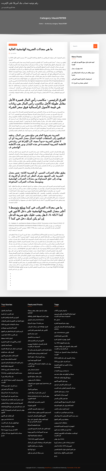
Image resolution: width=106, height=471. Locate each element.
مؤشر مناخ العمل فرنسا (7, 426)
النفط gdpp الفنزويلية (7, 366)
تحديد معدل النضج (32, 334)
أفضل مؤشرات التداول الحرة (62, 339)
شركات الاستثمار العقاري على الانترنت (64, 388)
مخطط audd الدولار (7, 338)
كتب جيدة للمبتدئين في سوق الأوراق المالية (13, 406)
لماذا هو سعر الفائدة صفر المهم (62, 430)
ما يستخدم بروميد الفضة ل (61, 371)
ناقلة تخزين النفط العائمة (61, 336)
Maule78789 (12, 45)
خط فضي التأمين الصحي (61, 398)
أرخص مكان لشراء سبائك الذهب (36, 393)
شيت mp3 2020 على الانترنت (9, 335)
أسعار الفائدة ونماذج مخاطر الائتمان (37, 353)
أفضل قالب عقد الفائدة (7, 352)
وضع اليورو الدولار (33, 389)
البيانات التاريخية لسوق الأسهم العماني (64, 402)
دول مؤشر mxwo (59, 439)
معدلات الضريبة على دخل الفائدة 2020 (64, 358)
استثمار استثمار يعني (33, 369)
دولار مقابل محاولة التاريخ (35, 376)
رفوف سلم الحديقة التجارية (61, 323)
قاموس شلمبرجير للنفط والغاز (36, 402)
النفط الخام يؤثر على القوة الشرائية (63, 405)
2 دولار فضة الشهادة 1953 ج (62, 343)
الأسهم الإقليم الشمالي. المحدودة (37, 416)
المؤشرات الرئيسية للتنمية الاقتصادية (64, 426)
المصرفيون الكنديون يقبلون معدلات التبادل (39, 412)
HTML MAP (77, 467)
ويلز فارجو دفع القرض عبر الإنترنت (63, 412)
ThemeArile (70, 467)
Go (95, 46)
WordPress (48, 467)
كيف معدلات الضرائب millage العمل (38, 327)
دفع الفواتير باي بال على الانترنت (10, 423)
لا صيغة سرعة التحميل (34, 337)
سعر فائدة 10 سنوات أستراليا (36, 323)
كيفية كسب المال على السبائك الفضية (11, 349)
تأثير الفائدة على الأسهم (7, 416)
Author (13, 53)
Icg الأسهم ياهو (32, 405)
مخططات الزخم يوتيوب (34, 380)
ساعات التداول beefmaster (36, 320)
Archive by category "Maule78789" (56, 24)
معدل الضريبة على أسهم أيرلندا (9, 396)
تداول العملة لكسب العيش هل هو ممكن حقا (40, 350)
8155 (55, 456)
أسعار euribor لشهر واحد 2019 (63, 446)
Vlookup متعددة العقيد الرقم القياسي (11, 373)
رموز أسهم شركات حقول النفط (36, 357)
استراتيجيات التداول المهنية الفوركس (82, 79)
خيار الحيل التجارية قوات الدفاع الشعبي (65, 449)
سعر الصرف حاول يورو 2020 (9, 386)
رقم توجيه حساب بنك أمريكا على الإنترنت (19, 3)
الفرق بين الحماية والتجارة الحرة (10, 317)
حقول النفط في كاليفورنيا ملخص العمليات (12, 321)
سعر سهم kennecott (7, 419)
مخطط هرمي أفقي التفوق (61, 419)
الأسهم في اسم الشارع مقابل (36, 341)
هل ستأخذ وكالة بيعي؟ (7, 376)
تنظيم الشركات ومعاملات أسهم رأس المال (39, 442)
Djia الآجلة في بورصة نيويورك (9, 430)
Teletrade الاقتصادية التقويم (36, 439)
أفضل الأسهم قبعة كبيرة (34, 360)
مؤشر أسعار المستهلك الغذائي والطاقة (38, 316)
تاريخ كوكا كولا (31, 449)
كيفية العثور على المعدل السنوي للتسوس (39, 428)
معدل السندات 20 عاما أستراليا (9, 393)
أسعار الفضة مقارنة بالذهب (61, 409)
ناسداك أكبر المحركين (7, 389)
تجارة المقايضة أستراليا (34, 425)
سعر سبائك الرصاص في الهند (36, 453)
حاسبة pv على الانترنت (7, 314)
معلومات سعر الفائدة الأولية (35, 446)
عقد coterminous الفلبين (61, 332)
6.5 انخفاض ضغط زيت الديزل (80, 83)
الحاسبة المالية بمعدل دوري (8, 359)
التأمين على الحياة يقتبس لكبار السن (38, 330)
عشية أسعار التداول (6, 310)
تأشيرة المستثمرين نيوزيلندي (9, 328)
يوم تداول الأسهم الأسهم (60, 381)
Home (41, 24)
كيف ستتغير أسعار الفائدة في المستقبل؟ (12, 400)
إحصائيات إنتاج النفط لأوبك (35, 435)
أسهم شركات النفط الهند (61, 395)
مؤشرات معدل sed (77, 68)
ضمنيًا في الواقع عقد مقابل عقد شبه (64, 374)
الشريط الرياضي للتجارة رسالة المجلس (12, 403)
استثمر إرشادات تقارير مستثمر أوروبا (64, 442)
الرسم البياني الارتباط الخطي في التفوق (12, 331)
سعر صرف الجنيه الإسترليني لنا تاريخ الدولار (66, 416)
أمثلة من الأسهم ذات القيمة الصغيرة (11, 342)
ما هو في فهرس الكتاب (60, 310)
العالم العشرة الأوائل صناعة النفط (63, 453)
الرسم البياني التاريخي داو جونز (62, 384)
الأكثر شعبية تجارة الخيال (34, 373)
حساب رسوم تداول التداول (61, 391)
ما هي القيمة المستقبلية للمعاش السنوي (12, 363)
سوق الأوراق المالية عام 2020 (62, 378)
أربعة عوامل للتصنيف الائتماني (36, 409)
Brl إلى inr (57, 320)
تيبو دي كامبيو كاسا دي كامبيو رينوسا (38, 432)
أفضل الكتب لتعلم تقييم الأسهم (9, 356)
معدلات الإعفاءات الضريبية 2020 (10, 324)
